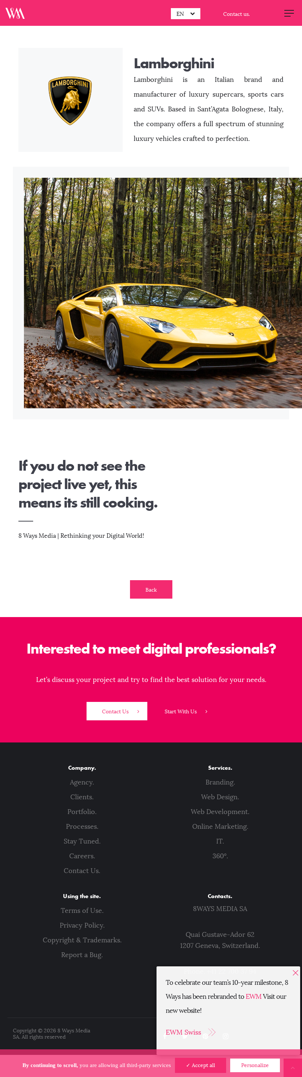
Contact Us (116, 712)
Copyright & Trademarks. (82, 940)
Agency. (82, 782)
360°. (220, 856)
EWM (253, 997)
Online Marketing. (220, 827)
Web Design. (220, 797)
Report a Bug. (82, 955)
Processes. (82, 827)
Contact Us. (82, 871)
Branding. (220, 782)
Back (151, 590)
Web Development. (220, 812)
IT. (220, 841)
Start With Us (181, 712)
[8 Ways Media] (15, 13)
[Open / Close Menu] (289, 13)
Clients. (82, 797)
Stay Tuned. (82, 841)
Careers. (82, 856)
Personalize (255, 1065)
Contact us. (236, 14)
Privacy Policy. (82, 925)
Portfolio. (81, 812)
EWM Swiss (183, 1032)
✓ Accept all (200, 1065)
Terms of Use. (82, 911)
